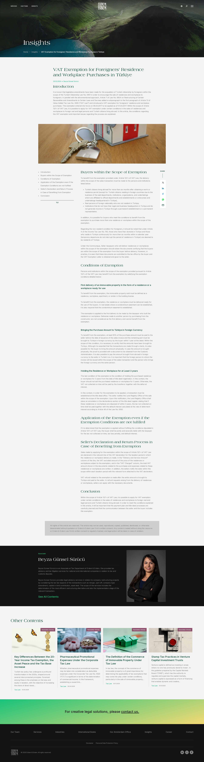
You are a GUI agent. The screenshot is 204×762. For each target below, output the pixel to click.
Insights (35, 6)
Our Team (24, 6)
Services (14, 6)
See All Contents (48, 596)
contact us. (130, 712)
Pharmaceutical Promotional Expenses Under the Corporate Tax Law (79, 660)
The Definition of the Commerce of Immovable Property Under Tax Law (125, 660)
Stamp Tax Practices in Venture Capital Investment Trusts (170, 658)
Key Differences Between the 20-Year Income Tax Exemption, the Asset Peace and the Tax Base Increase (34, 661)
